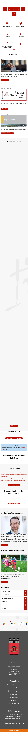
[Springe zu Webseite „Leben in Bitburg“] (5, 9)
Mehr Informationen (14, 503)
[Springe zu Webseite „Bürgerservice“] (10, 9)
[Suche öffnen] (22, 2)
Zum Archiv (14, 425)
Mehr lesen (4, 581)
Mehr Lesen (4, 545)
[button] (14, 718)
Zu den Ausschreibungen (7, 132)
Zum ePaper (4, 108)
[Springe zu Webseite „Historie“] (23, 9)
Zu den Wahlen (5, 79)
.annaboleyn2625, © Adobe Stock (21, 71)
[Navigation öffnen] (25, 2)
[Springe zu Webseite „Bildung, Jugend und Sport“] (14, 9)
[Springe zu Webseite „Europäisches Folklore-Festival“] (21, 623)
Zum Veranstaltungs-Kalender (14, 438)
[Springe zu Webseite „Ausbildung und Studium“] (14, 14)
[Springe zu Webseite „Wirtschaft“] (18, 9)
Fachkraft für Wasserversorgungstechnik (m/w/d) (12, 472)
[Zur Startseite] (6, 2)
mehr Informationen (14, 485)
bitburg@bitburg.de (15, 675)
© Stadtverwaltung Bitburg (22, 126)
